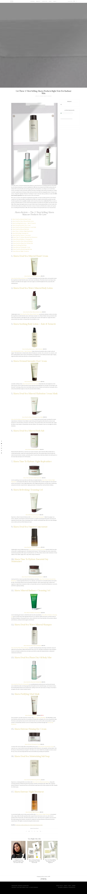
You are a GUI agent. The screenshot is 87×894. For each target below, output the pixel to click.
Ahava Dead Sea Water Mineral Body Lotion (23, 221)
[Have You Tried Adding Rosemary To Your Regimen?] (34, 850)
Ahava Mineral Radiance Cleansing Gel (22, 239)
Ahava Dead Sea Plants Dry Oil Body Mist (23, 243)
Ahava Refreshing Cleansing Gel (20, 233)
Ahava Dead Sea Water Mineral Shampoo (23, 241)
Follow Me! (43, 879)
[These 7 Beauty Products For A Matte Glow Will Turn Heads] (18, 850)
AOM (12, 1)
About (55, 1)
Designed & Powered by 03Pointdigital (66, 887)
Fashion (32, 1)
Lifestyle (44, 1)
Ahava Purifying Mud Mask (19, 245)
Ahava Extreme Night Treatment (21, 251)
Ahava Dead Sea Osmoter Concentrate (21, 235)
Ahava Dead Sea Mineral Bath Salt (20, 229)
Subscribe (70, 1)
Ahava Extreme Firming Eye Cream (21, 247)
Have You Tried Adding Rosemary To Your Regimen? (34, 861)
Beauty (38, 1)
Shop (50, 1)
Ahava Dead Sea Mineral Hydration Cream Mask (24, 227)
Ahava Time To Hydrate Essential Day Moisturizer (25, 237)
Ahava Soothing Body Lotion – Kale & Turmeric (24, 223)
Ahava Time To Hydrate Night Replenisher (32, 461)
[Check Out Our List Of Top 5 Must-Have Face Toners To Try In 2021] (50, 850)
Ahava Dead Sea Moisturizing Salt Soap (22, 249)
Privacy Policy (59, 885)
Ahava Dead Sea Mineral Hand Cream (21, 219)
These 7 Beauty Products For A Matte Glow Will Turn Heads (18, 861)
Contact (65, 885)
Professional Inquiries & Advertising (20, 885)
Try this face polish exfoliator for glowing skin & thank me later (29, 824)
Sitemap (73, 885)
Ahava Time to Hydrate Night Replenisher (22, 231)
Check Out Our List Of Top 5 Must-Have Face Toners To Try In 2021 (50, 861)
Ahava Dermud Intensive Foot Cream (21, 225)
